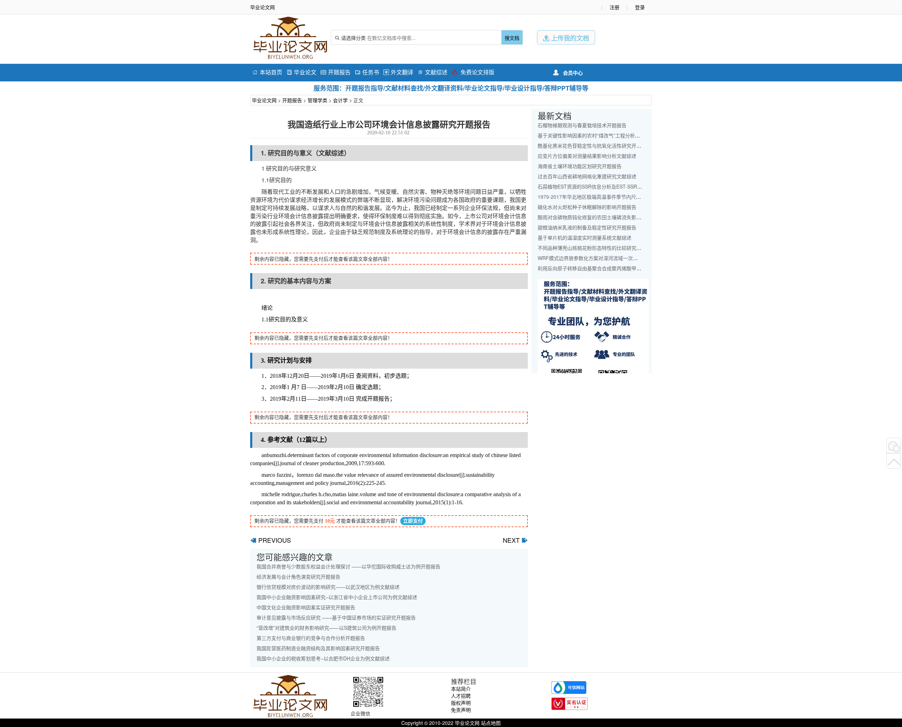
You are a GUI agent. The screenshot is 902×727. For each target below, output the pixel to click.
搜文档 (512, 37)
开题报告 (336, 72)
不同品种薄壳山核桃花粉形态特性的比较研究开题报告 (597, 247)
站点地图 (491, 722)
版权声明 (461, 702)
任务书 (367, 72)
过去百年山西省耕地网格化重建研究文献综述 (587, 176)
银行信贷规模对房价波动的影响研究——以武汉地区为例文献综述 (328, 586)
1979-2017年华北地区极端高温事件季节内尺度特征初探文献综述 (609, 196)
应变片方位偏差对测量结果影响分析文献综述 (587, 155)
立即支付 (413, 521)
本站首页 (267, 72)
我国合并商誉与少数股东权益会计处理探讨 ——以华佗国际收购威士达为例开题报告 (348, 566)
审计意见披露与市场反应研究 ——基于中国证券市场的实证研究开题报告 (336, 617)
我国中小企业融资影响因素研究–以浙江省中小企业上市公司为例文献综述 (337, 596)
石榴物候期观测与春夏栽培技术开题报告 (582, 125)
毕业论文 (301, 72)
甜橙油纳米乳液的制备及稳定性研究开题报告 (587, 227)
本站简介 (461, 688)
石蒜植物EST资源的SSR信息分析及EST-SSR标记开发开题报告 (607, 186)
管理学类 (317, 100)
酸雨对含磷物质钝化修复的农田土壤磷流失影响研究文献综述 (604, 217)
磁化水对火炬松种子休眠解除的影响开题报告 (587, 206)
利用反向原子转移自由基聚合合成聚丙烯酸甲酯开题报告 (599, 268)
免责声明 (461, 709)
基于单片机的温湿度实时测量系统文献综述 (584, 237)
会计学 (340, 100)
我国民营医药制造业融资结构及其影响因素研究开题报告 (318, 648)
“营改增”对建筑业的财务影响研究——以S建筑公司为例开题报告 (326, 627)
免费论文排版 (473, 72)
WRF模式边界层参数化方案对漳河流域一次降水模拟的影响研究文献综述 (617, 257)
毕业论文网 (264, 100)
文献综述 (432, 72)
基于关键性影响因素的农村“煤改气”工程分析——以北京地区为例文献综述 (618, 135)
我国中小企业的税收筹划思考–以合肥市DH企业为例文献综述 (323, 658)
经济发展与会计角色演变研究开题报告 (298, 576)
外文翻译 (398, 72)
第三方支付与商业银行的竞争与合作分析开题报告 (311, 637)
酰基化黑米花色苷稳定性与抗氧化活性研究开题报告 (594, 145)
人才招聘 (461, 695)
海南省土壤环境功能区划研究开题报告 (580, 166)
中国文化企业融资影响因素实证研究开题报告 (306, 607)
